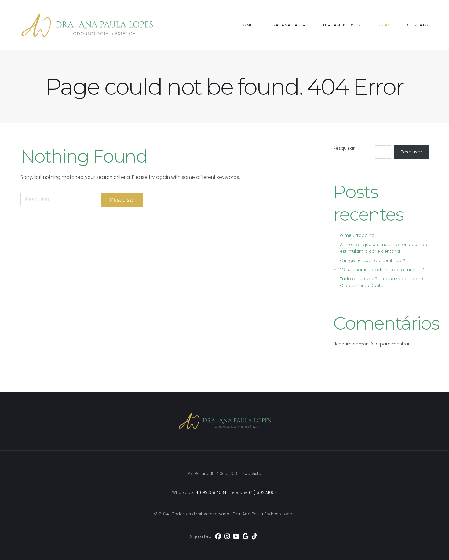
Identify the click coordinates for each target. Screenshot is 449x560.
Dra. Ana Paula (287, 25)
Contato (418, 25)
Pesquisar (344, 148)
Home (246, 25)
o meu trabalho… (358, 235)
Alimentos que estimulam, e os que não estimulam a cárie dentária (383, 247)
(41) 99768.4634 (210, 493)
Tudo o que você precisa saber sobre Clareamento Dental (381, 282)
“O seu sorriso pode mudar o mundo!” (382, 270)
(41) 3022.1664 (263, 493)
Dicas (384, 25)
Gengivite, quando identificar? (372, 260)
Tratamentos (339, 25)
